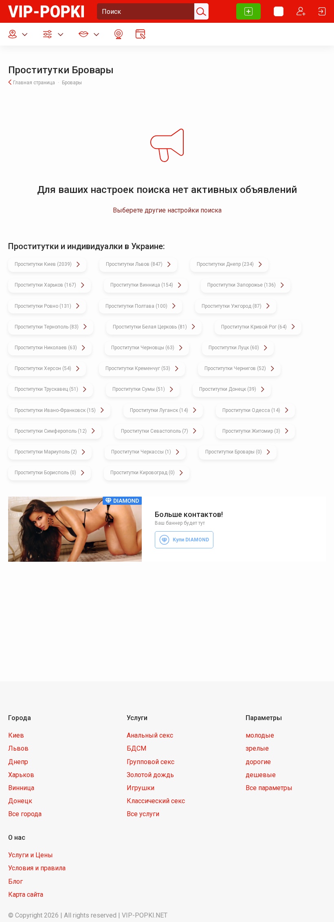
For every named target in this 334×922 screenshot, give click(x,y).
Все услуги (143, 814)
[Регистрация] (301, 11)
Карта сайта (25, 894)
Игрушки (140, 788)
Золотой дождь (150, 775)
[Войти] (322, 11)
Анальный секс (150, 735)
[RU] (278, 11)
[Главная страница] (46, 11)
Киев (16, 735)
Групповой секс (150, 762)
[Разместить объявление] (248, 11)
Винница (21, 788)
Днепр (18, 762)
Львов (18, 748)
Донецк (20, 801)
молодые (260, 735)
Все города (25, 814)
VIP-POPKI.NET (144, 915)
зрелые (257, 748)
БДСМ (136, 748)
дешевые (261, 775)
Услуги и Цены (30, 855)
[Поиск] (200, 11)
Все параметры (269, 788)
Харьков (21, 775)
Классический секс (156, 801)
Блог (15, 881)
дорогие (258, 762)
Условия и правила (37, 868)
